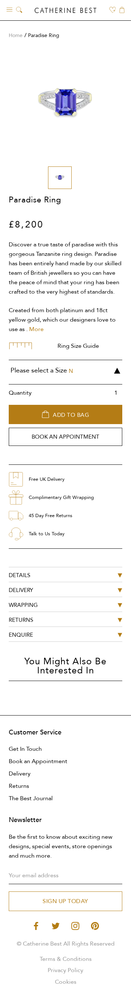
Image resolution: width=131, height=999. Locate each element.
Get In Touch (25, 749)
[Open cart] (121, 10)
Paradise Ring (43, 35)
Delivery (20, 774)
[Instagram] (75, 925)
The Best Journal (31, 798)
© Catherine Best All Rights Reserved (66, 944)
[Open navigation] (9, 9)
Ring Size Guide (78, 346)
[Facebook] (36, 925)
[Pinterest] (95, 925)
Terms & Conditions (66, 959)
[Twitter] (56, 925)
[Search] (19, 10)
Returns (19, 786)
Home (16, 35)
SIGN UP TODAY (65, 901)
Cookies (65, 982)
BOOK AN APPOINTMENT (65, 436)
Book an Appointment (38, 761)
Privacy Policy (65, 970)
